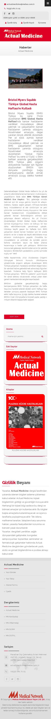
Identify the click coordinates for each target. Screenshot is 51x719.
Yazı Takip (10, 579)
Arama (43, 23)
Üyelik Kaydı (28, 23)
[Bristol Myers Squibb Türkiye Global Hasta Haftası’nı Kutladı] (27, 80)
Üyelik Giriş (12, 23)
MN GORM (10, 629)
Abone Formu (12, 585)
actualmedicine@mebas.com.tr (21, 4)
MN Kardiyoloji (12, 617)
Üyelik (8, 591)
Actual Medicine (12, 610)
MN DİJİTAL (10, 636)
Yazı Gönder (11, 572)
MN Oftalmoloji (12, 623)
